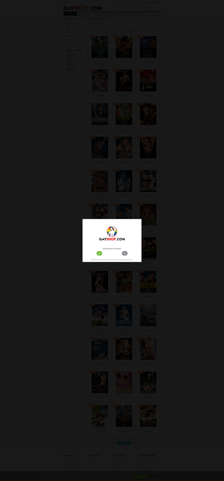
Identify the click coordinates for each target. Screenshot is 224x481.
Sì (99, 253)
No (125, 253)
